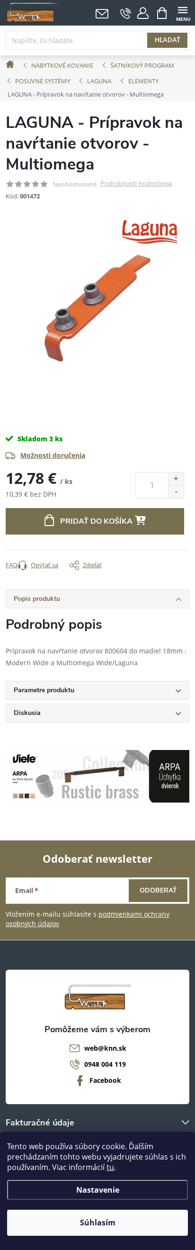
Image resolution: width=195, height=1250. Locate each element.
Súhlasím (97, 1222)
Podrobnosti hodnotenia (136, 184)
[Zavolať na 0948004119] (126, 13)
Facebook (105, 1080)
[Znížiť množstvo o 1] (176, 491)
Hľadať (167, 40)
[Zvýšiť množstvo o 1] (176, 479)
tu (110, 1167)
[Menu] (182, 12)
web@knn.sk (105, 1048)
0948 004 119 (105, 1064)
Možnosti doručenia (52, 455)
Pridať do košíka (96, 521)
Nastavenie (97, 1190)
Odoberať (158, 890)
